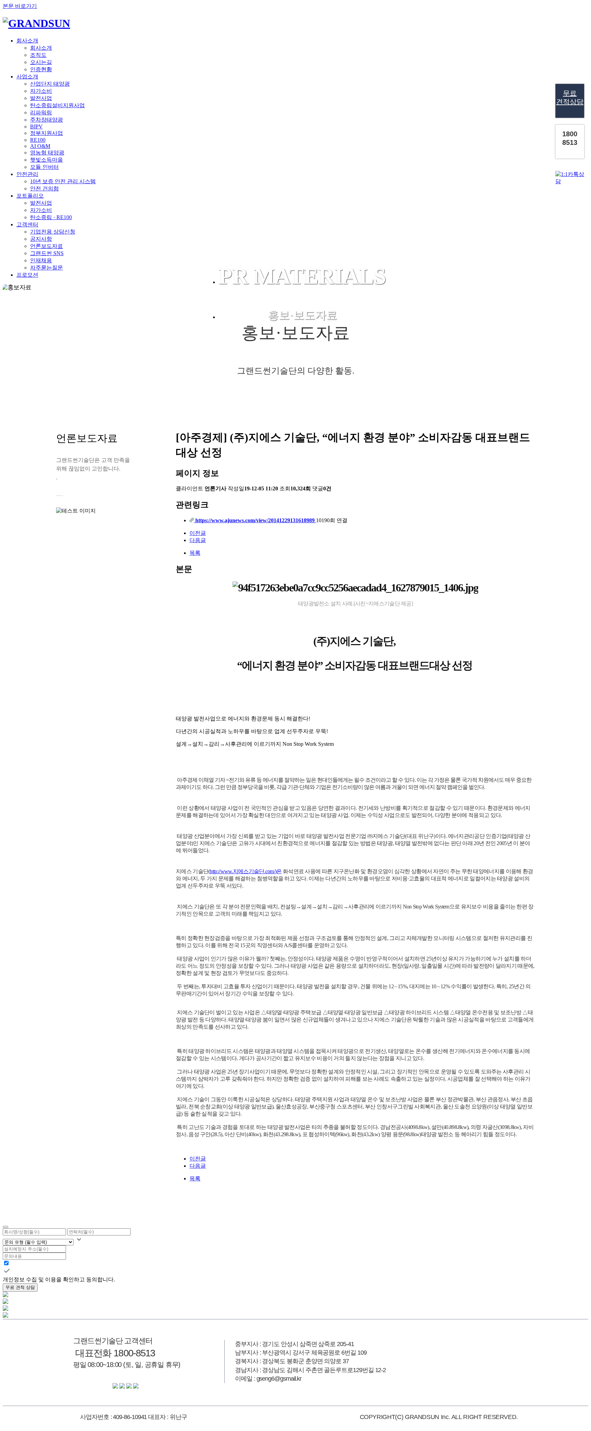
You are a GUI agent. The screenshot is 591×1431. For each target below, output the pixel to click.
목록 (194, 553)
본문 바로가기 (20, 6)
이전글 (197, 533)
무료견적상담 (569, 97)
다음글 (197, 540)
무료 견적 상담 (20, 1287)
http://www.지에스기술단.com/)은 (245, 871)
